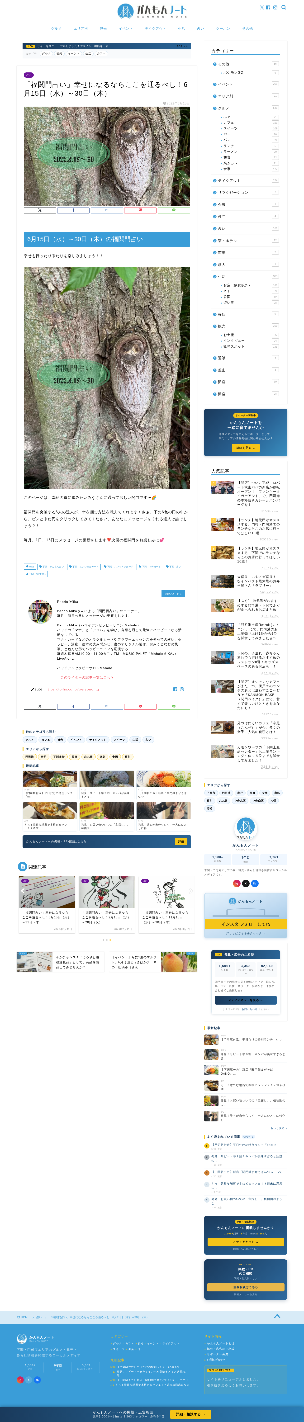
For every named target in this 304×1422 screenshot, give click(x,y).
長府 (74, 756)
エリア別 (81, 28)
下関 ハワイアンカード (119, 567)
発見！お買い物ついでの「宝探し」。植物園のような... (246, 1201)
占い (200, 28)
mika (31, 567)
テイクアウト (155, 28)
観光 (103, 28)
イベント (126, 28)
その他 (247, 28)
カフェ (101, 53)
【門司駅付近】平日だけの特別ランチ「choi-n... (245, 1145)
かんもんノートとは (219, 1343)
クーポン (223, 28)
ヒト (250, 291)
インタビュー (250, 340)
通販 (247, 358)
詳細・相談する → (191, 1414)
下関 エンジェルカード (85, 567)
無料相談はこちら (245, 1287)
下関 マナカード (151, 567)
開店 (247, 394)
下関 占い (175, 567)
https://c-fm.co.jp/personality (72, 689)
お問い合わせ (249, 1009)
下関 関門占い (37, 574)
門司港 (29, 756)
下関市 (211, 792)
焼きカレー (250, 163)
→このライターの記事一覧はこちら (85, 677)
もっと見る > (279, 1128)
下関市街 (59, 756)
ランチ (249, 146)
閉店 (247, 382)
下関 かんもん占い (53, 567)
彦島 (102, 756)
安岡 (115, 756)
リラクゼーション (247, 192)
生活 (181, 28)
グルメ (56, 28)
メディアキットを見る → (245, 1000)
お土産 (250, 335)
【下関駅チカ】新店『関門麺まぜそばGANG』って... (248, 1172)
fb (254, 883)
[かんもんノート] (152, 18)
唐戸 (44, 756)
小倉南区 (258, 800)
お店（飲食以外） (250, 285)
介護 (247, 205)
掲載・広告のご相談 (219, 1349)
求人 (247, 265)
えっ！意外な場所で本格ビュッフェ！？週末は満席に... (246, 1185)
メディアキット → (246, 1241)
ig (236, 883)
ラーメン (250, 151)
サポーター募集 (216, 1354)
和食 (250, 157)
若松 (210, 808)
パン (250, 140)
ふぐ (250, 117)
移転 (247, 314)
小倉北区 (240, 800)
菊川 (128, 756)
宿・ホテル (247, 241)
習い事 (250, 302)
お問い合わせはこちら (246, 1249)
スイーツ (119, 739)
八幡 (273, 800)
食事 (250, 169)
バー (250, 134)
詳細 (181, 841)
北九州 (88, 756)
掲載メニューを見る (245, 1294)
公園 (250, 297)
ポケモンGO (249, 72)
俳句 (247, 216)
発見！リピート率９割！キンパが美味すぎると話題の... (246, 1158)
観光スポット (250, 346)
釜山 (247, 370)
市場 (247, 252)
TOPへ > (182, 46)
